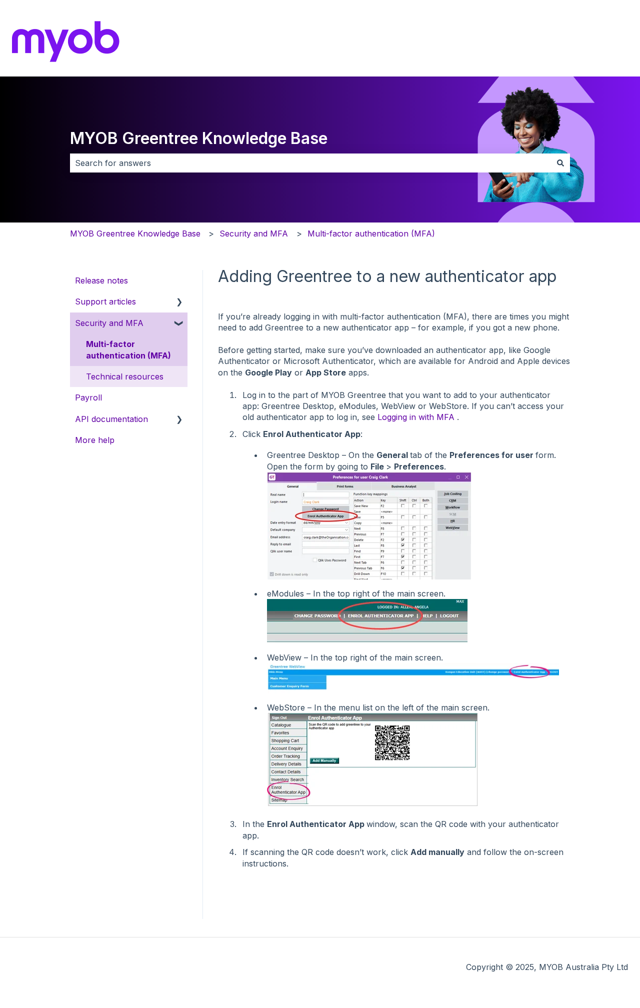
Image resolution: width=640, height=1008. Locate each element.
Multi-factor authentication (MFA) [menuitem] (128, 349)
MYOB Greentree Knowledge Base (199, 138)
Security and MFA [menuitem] (109, 323)
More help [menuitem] (94, 440)
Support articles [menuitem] (105, 301)
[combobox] (310, 163)
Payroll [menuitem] (88, 397)
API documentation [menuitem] (111, 419)
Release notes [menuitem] (101, 281)
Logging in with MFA (416, 417)
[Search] (560, 163)
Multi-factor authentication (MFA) (371, 233)
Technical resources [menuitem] (125, 377)
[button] (180, 302)
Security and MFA (254, 233)
